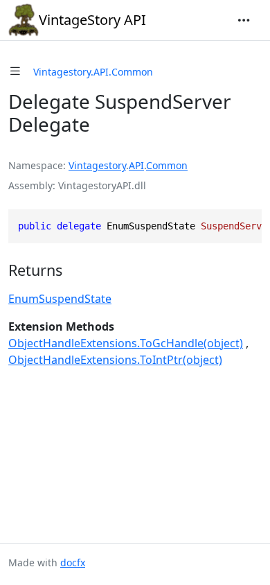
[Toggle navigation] (244, 20)
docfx (72, 562)
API (136, 165)
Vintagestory (97, 165)
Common (167, 165)
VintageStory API (92, 19)
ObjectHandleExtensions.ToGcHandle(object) (125, 343)
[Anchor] (72, 270)
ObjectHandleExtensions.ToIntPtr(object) (115, 359)
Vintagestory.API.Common (93, 71)
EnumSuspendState (59, 298)
